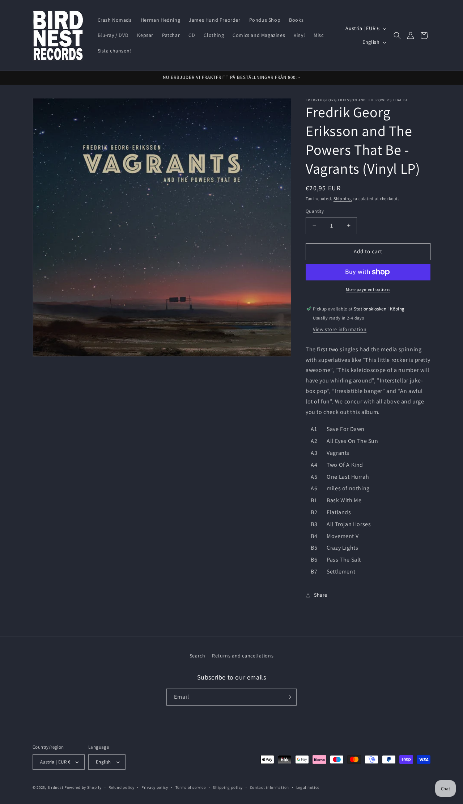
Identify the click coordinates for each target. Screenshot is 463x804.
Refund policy (121, 787)
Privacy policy (154, 787)
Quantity (315, 211)
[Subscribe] (288, 697)
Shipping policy (228, 787)
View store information (339, 329)
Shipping (343, 198)
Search (197, 655)
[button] (397, 35)
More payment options (368, 289)
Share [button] (320, 595)
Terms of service (190, 787)
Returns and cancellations (242, 655)
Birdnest (55, 787)
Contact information (269, 787)
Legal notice (307, 787)
